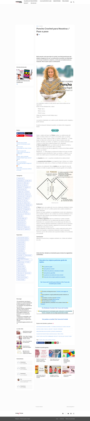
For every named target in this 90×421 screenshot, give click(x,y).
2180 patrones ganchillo (49, 273)
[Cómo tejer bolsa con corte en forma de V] (55, 353)
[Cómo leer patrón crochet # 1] (68, 370)
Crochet (41, 26)
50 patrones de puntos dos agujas (27, 347)
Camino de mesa (21, 189)
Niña (19, 211)
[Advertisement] (45, 14)
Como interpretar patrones (22, 239)
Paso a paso (45, 339)
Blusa (19, 182)
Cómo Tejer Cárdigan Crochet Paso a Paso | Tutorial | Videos (27, 337)
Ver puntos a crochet (48, 319)
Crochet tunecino (20, 257)
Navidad (27, 209)
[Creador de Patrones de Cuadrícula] (24, 74)
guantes (27, 229)
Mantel (19, 207)
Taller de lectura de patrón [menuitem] (30, 1)
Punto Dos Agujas (21, 218)
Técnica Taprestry (21, 275)
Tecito (42, 296)
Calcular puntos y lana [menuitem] (45, 1)
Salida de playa (21, 224)
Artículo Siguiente (70, 406)
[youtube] (68, 414)
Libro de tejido (20, 264)
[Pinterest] (55, 343)
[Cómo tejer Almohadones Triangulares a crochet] (68, 353)
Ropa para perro (21, 222)
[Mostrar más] (60, 343)
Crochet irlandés (27, 255)
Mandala (28, 204)
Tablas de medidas (21, 268)
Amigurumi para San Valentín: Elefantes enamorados (49, 331)
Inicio (37, 26)
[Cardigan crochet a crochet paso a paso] (55, 370)
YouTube (58, 297)
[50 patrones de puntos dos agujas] (19, 347)
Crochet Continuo (20, 246)
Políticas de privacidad (70, 418)
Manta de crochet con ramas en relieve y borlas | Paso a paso (41, 360)
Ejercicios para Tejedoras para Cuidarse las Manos (27, 352)
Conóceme (62, 418)
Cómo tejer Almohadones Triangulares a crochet (67, 361)
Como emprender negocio (22, 237)
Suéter (19, 227)
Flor (25, 200)
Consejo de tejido (20, 242)
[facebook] (63, 414)
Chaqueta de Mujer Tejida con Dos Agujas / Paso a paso (49, 333)
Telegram (43, 304)
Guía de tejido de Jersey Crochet (24, 148)
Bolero (26, 182)
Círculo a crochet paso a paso (23, 144)
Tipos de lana (27, 273)
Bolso (19, 185)
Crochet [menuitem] (26, 3)
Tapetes (26, 227)
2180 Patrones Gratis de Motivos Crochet (27, 332)
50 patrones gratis (48, 266)
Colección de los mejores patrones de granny (54, 277)
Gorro (19, 202)
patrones (50, 339)
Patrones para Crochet (22, 142)
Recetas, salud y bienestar (22, 156)
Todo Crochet (20, 146)
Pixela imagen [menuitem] (65, 1)
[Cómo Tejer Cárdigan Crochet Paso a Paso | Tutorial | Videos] (19, 337)
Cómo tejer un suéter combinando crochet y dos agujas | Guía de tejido (54, 336)
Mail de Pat (20, 204)
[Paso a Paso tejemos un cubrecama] (19, 342)
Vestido (20, 229)
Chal (27, 191)
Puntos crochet (21, 220)
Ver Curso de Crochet (61, 308)
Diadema (19, 198)
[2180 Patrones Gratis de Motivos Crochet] (19, 333)
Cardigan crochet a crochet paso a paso (54, 376)
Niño (25, 211)
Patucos (19, 213)
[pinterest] (71, 414)
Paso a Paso (19, 167)
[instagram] (74, 414)
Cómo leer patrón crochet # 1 (67, 376)
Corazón (27, 193)
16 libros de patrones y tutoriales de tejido (54, 270)
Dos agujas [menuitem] (33, 3)
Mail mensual (56, 299)
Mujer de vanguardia (21, 151)
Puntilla (19, 216)
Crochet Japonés (20, 248)
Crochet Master (20, 250)
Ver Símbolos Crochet (48, 308)
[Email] (58, 343)
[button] (71, 2)
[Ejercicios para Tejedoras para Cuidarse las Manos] (19, 352)
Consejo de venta (20, 244)
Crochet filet (19, 255)
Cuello (28, 196)
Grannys (26, 202)
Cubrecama (20, 196)
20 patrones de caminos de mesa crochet (53, 275)
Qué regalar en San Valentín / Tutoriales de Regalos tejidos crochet (53, 326)
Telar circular (20, 273)
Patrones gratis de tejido (25, 418)
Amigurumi (20, 178)
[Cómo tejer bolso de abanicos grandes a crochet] (41, 370)
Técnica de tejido (20, 279)
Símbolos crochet (20, 266)
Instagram (53, 300)
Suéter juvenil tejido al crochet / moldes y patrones (49, 329)
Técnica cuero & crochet (22, 277)
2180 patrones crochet (49, 268)
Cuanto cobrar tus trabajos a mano (23, 260)
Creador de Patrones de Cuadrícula (23, 81)
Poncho (53, 339)
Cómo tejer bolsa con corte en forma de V (54, 360)
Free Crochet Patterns (21, 162)
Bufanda (19, 187)
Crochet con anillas (21, 253)
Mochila (26, 207)
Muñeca (19, 209)
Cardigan (20, 191)
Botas (25, 185)
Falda (19, 200)
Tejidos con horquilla (21, 270)
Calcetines (27, 187)
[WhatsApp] (53, 343)
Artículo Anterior (39, 406)
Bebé (28, 180)
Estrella (27, 198)
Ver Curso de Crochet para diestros (50, 282)
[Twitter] (66, 414)
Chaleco (20, 193)
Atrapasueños (20, 180)
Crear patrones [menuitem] (57, 1)
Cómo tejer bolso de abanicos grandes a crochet (40, 376)
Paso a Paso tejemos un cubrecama (27, 342)
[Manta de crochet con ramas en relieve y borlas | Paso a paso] (41, 353)
